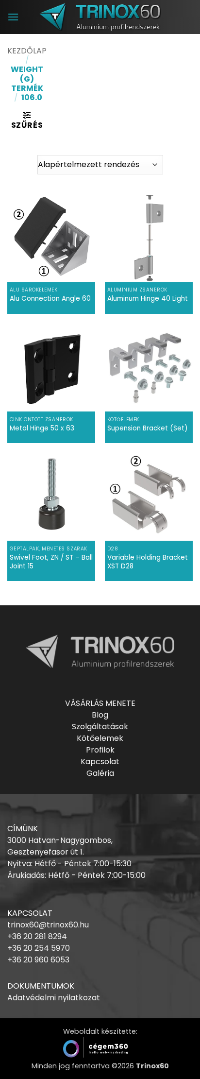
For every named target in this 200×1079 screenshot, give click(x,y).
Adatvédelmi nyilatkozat (53, 997)
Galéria (100, 773)
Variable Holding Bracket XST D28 (147, 561)
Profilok (100, 749)
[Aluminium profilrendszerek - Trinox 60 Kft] (100, 17)
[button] (13, 17)
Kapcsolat (100, 761)
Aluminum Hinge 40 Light (147, 298)
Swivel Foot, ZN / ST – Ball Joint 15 (51, 561)
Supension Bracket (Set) (147, 428)
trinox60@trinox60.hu (48, 924)
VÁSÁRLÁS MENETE (100, 703)
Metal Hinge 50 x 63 (42, 428)
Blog (100, 714)
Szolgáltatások (100, 726)
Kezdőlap (27, 50)
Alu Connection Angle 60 (50, 298)
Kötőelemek (100, 738)
